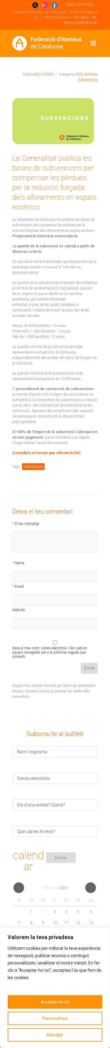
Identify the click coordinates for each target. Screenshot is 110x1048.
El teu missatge (27, 524)
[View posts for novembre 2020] (18, 887)
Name (19, 563)
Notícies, (91, 74)
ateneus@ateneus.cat (81, 22)
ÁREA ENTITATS (79, 5)
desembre (54, 888)
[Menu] (93, 43)
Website (18, 610)
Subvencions (88, 80)
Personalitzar (55, 1018)
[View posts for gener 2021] (90, 887)
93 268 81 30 (85, 17)
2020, (79, 74)
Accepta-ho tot (55, 1002)
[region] (55, 987)
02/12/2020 (44, 74)
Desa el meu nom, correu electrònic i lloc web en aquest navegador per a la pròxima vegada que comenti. (49, 649)
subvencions (33, 467)
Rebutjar (55, 1034)
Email (19, 586)
